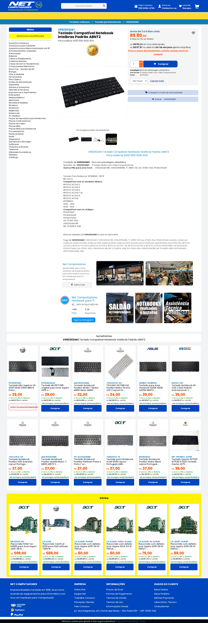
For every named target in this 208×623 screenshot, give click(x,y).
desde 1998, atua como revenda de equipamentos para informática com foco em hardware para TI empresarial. (76, 274)
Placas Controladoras (20, 121)
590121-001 (177, 383)
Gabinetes (14, 85)
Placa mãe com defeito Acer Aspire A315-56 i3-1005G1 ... (183, 546)
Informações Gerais (117, 606)
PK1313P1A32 (15, 383)
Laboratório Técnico (165, 602)
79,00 (145, 553)
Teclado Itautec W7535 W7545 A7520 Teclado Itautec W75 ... (184, 462)
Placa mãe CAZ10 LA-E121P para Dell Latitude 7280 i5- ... (55, 546)
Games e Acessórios (19, 87)
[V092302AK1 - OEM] (92, 50)
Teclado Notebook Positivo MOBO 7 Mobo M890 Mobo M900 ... (86, 388)
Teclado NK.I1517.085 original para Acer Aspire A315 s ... (55, 388)
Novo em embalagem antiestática (155, 70)
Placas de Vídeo (17, 124)
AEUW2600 (144, 457)
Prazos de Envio (114, 589)
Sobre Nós (80, 589)
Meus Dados (161, 589)
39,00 (178, 468)
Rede (11, 137)
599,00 (18, 553)
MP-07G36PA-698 (117, 248)
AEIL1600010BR (48, 457)
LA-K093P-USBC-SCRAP (119, 541)
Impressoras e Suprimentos (22, 93)
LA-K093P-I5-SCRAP (149, 541)
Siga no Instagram (83, 319)
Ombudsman (161, 606)
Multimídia (14, 111)
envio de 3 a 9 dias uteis (145, 31)
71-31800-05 (134, 240)
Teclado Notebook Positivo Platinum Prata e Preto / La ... (87, 462)
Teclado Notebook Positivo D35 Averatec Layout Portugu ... (21, 462)
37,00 (15, 468)
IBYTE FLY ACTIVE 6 (98, 245)
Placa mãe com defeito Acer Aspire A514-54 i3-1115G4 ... (119, 546)
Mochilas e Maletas (18, 103)
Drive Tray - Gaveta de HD (21, 69)
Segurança (14, 139)
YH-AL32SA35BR (82, 457)
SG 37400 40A (133, 248)
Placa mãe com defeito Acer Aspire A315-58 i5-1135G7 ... (151, 546)
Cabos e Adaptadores (20, 59)
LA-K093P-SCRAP (83, 541)
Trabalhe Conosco (84, 597)
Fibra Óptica (15, 80)
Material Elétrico (17, 98)
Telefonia (13, 150)
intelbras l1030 (109, 243)
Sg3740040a (161, 243)
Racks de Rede (16, 134)
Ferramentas (15, 77)
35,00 (146, 394)
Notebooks (14, 113)
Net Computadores (74, 264)
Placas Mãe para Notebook (22, 129)
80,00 (81, 553)
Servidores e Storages (20, 142)
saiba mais (79, 284)
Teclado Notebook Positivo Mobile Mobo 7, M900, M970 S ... (54, 462)
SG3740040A (180, 248)
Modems (13, 105)
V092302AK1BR (148, 248)
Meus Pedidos (161, 593)
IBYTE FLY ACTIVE (153, 245)
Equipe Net (80, 593)
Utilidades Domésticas (20, 152)
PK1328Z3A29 (48, 383)
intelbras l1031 (123, 243)
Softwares (14, 144)
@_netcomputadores (85, 304)
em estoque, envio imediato (55, 403)
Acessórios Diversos (19, 43)
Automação (15, 54)
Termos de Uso (114, 602)
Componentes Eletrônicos (22, 67)
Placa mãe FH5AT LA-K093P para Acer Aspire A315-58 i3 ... (23, 546)
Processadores (16, 131)
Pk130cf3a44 (162, 240)
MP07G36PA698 (71, 251)
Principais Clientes (84, 602)
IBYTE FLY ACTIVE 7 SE (117, 245)
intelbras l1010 (94, 243)
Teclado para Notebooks (108, 22)
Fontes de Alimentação (20, 82)
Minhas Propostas (164, 597)
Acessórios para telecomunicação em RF (29, 48)
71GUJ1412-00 (16, 457)
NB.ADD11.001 (17, 541)
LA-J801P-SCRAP (179, 541)
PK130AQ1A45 (180, 245)
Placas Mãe (14, 126)
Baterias (13, 56)
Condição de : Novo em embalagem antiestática (94, 162)
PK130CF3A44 (69, 248)
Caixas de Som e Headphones (24, 64)
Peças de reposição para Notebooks (27, 119)
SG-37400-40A (84, 248)
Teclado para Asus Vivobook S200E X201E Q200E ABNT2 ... (151, 388)
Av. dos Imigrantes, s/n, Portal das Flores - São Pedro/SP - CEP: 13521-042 (115, 610)
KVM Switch (14, 95)
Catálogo (13, 157)
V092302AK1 (132, 22)
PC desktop (14, 116)
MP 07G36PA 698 (164, 248)
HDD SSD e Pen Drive (19, 90)
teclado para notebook (142, 243)
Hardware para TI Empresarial (23, 10)
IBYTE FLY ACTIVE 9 (136, 245)
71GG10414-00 (114, 383)
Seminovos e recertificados (30, 36)
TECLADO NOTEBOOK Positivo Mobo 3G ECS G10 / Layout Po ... (118, 388)
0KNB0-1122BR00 (148, 383)
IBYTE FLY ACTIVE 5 (81, 245)
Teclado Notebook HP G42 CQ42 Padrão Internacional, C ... (184, 388)
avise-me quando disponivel (23, 407)
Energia (12, 72)
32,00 (80, 394)
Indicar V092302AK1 (165, 99)
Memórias (14, 100)
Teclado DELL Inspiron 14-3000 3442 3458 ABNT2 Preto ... (22, 388)
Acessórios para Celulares (22, 46)
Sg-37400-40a (148, 240)
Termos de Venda (116, 597)
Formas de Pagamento (119, 593)
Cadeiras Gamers (18, 61)
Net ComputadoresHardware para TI (84, 299)
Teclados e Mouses (79, 22)
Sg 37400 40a (174, 243)
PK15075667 (167, 245)
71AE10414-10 (113, 457)
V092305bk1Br (120, 240)
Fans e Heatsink (16, 74)
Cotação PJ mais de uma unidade (165, 92)
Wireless (13, 155)
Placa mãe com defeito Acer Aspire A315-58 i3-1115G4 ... (87, 546)
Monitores (14, 108)
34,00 (113, 394)
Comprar (163, 64)
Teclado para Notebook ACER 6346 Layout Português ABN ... (119, 462)
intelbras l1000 (80, 243)
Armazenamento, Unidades (22, 51)
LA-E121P (46, 541)
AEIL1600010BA (81, 383)
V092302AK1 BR (105, 240)
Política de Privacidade (126, 621)
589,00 (50, 553)
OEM (82, 251)
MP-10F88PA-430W (182, 457)
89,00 (177, 553)
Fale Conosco (82, 606)
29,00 (15, 394)
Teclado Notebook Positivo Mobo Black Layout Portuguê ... (150, 462)
